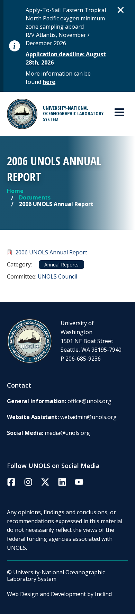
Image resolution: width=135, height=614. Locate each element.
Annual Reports (61, 264)
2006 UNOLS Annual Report (51, 252)
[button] (121, 10)
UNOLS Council (57, 276)
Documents (35, 197)
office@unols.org (89, 401)
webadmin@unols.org (88, 417)
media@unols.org (67, 433)
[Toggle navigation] (119, 112)
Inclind (103, 594)
